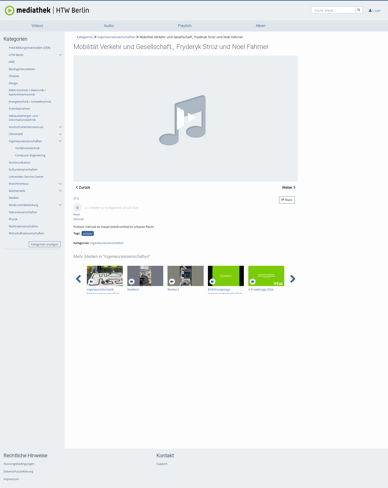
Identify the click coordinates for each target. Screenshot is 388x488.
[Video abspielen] (185, 118)
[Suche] (359, 10)
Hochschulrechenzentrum (26, 127)
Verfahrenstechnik (27, 148)
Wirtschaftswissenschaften (26, 233)
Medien (14, 198)
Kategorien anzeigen (44, 244)
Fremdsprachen (19, 108)
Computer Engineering (30, 155)
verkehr (88, 233)
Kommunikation (20, 162)
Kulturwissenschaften (23, 169)
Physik (13, 219)
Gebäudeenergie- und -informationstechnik (24, 118)
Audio (109, 25)
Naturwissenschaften (23, 212)
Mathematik (17, 191)
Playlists (185, 25)
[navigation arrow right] (292, 279)
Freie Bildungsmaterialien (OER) (30, 48)
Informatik (16, 134)
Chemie (14, 76)
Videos (37, 25)
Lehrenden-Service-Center (26, 177)
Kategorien (85, 37)
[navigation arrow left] (78, 279)
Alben (260, 25)
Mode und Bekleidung (23, 205)
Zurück (84, 187)
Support (162, 464)
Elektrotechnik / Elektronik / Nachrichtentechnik (27, 92)
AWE (12, 62)
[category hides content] (59, 54)
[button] (34, 54)
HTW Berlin (16, 55)
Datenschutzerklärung (18, 471)
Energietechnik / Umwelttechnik (30, 102)
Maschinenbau (19, 184)
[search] (333, 10)
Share (288, 200)
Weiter (287, 187)
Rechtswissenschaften (23, 226)
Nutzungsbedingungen (19, 464)
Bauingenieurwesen (22, 69)
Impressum (11, 479)
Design (13, 83)
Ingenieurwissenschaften (25, 141)
